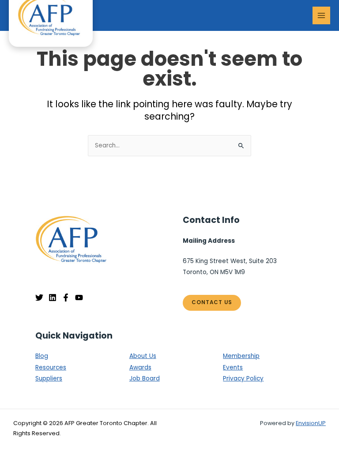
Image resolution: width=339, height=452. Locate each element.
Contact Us (212, 302)
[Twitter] (39, 297)
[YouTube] (79, 297)
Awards (140, 367)
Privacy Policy (243, 378)
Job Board (144, 378)
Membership (241, 356)
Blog (41, 356)
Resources (50, 367)
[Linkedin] (52, 297)
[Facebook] (66, 297)
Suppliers (48, 378)
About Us (142, 356)
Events (233, 367)
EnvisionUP (311, 423)
